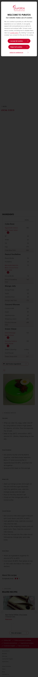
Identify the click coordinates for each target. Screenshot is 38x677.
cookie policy (14, 33)
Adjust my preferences (16, 52)
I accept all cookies (16, 41)
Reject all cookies (16, 47)
